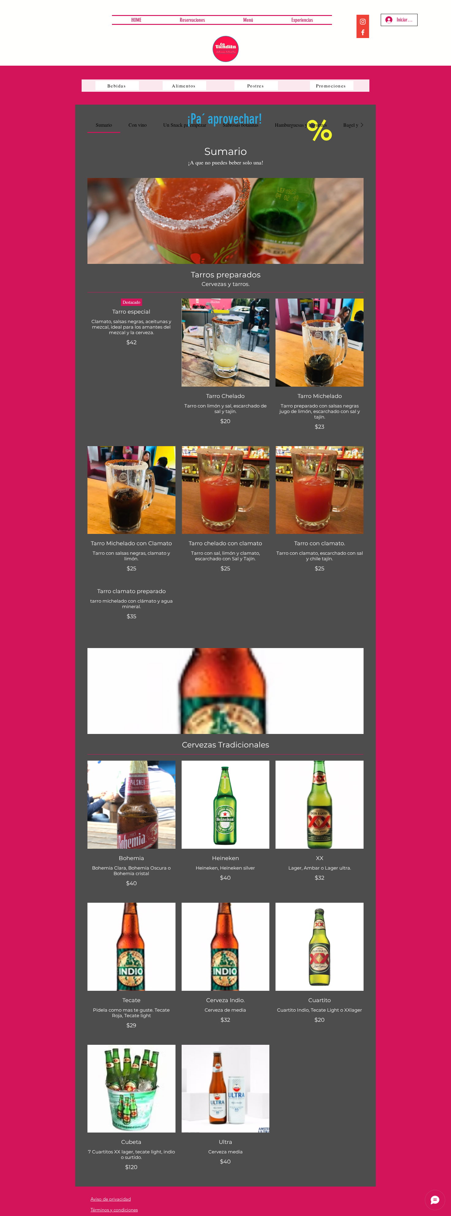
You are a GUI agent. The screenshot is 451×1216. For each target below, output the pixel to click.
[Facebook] (363, 32)
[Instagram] (363, 21)
